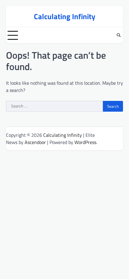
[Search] (118, 35)
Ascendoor (35, 142)
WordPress (85, 142)
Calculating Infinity (64, 16)
